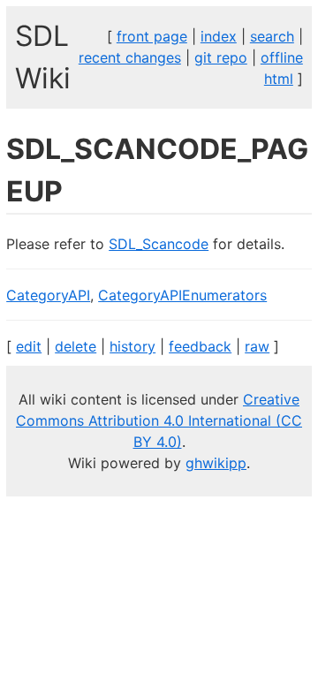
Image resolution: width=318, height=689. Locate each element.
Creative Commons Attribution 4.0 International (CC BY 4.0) (159, 420)
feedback (200, 346)
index (219, 36)
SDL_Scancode (158, 244)
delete (75, 346)
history (132, 346)
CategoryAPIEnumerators (182, 295)
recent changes (130, 57)
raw (257, 346)
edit (29, 346)
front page (152, 36)
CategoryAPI (48, 295)
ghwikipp (216, 463)
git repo (220, 57)
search (272, 36)
